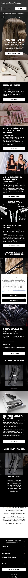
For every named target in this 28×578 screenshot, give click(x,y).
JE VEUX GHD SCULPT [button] (14, 196)
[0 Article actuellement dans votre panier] (22, 17)
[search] (12, 17)
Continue (20, 8)
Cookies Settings (14, 300)
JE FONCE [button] (14, 99)
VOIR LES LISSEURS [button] (14, 353)
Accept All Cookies (14, 295)
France (4, 563)
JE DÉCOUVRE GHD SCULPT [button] (14, 53)
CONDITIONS (8, 507)
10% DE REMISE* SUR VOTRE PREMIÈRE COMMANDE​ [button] (13, 542)
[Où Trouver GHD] (19, 17)
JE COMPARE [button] (14, 441)
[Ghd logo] (4, 17)
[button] (14, 546)
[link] (14, 13)
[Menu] (25, 17)
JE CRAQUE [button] (14, 148)
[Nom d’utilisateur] (16, 17)
